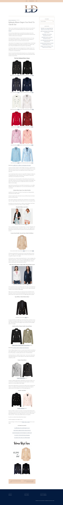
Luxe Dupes (31, 8)
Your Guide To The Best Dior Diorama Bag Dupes (22, 435)
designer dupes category (26, 421)
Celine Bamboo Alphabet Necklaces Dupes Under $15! (22, 430)
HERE (18, 75)
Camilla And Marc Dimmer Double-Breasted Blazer (21, 345)
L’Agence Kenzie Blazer (21, 378)
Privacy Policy (26, 495)
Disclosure (10, 495)
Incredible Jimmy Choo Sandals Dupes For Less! (22, 428)
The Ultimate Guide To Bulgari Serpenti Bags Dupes (20, 347)
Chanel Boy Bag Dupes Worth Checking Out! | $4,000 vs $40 (22, 432)
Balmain (10, 20)
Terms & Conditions (43, 495)
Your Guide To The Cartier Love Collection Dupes (22, 437)
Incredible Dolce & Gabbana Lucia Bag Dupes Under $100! (21, 165)
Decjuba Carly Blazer (21, 408)
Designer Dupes (13, 20)
